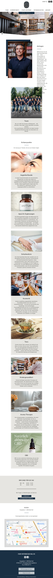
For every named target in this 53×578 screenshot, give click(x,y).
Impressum (26, 573)
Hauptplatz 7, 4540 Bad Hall (26, 561)
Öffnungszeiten (26, 569)
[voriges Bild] (12, 102)
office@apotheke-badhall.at (26, 498)
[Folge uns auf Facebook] (28, 557)
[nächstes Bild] (40, 102)
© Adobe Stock (39, 171)
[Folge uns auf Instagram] (25, 557)
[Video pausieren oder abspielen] (2, 34)
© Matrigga (39, 294)
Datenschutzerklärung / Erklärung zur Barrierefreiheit (26, 576)
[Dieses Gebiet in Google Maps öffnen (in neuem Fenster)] (9, 544)
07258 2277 (26, 496)
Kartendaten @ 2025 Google (43, 544)
